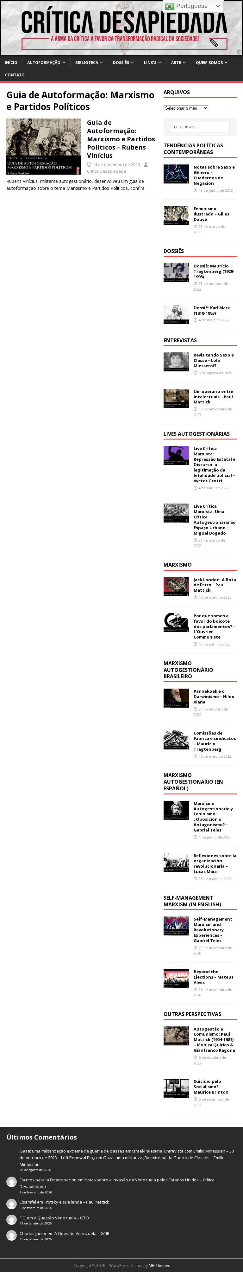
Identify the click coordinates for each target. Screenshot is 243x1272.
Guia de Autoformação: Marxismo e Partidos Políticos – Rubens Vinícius (121, 139)
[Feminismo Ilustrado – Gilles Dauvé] (176, 221)
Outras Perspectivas (192, 1014)
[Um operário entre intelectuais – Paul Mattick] (176, 404)
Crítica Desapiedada (106, 171)
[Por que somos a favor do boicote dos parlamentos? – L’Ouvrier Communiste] (176, 628)
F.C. (23, 1218)
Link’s (150, 62)
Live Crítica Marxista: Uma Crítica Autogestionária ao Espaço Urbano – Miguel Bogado (215, 519)
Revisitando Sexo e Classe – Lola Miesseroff (214, 360)
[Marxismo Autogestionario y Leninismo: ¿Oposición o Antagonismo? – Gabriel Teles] (176, 816)
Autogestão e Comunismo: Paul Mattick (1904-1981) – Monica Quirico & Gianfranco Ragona (214, 1039)
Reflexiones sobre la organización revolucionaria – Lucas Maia (215, 864)
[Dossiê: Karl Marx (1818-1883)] (176, 320)
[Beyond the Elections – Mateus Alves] (176, 984)
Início (11, 62)
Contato (15, 75)
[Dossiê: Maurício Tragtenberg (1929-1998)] (176, 278)
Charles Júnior (33, 1233)
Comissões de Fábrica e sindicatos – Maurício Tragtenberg (215, 741)
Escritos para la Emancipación (48, 1180)
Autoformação (43, 62)
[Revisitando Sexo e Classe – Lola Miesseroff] (176, 368)
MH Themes (159, 1265)
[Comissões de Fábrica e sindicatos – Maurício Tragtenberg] (176, 746)
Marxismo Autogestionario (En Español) (193, 782)
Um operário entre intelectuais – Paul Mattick (213, 397)
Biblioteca (86, 62)
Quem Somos (209, 62)
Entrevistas (180, 340)
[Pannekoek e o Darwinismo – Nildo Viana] (176, 704)
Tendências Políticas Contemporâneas (193, 149)
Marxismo (178, 564)
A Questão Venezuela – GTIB (61, 1218)
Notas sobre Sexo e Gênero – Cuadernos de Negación (214, 175)
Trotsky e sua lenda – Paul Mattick (76, 1202)
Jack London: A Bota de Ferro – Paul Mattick (215, 585)
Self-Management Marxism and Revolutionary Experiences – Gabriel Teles (213, 929)
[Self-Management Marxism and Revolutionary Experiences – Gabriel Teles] (176, 932)
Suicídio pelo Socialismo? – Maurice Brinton (211, 1086)
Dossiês (121, 62)
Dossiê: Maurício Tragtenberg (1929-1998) (214, 271)
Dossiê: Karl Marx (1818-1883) (212, 310)
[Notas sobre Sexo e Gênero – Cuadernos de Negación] (176, 180)
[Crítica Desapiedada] (121, 52)
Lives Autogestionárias (197, 433)
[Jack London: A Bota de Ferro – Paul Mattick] (176, 592)
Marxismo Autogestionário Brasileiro (188, 670)
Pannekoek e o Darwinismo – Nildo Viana (214, 696)
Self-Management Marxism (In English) (192, 901)
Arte (176, 62)
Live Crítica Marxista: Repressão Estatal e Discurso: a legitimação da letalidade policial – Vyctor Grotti (214, 464)
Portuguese (191, 6)
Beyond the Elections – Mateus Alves (214, 977)
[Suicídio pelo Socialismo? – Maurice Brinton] (176, 1094)
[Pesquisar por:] (200, 127)
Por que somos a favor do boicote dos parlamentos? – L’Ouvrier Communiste (214, 626)
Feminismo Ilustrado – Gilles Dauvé (211, 214)
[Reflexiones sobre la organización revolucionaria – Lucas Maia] (176, 868)
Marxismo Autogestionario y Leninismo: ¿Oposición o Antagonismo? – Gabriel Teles (213, 816)
